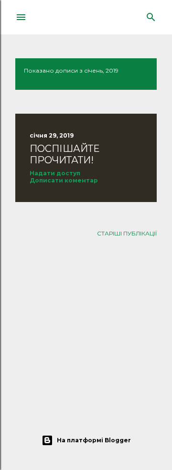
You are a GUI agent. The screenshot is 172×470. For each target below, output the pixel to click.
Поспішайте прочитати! (64, 154)
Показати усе (49, 77)
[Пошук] (151, 15)
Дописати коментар (64, 180)
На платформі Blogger (94, 440)
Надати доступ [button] (55, 173)
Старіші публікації (127, 233)
